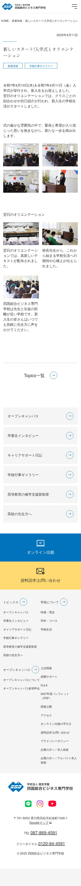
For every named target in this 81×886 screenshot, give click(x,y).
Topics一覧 (34, 375)
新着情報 (13, 66)
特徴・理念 (48, 612)
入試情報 (46, 668)
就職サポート (49, 676)
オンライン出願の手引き (56, 724)
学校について (50, 602)
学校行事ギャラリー (41, 66)
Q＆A (44, 685)
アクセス (46, 715)
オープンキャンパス (16, 612)
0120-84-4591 (51, 843)
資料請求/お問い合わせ (55, 732)
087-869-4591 (43, 832)
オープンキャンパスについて (21, 680)
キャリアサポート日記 (17, 629)
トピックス (10, 602)
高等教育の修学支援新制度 (20, 646)
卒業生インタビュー (16, 621)
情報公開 (46, 706)
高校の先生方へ (13, 655)
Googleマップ (38, 822)
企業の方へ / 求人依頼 (54, 749)
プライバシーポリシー (55, 741)
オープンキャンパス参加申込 (21, 688)
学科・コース (49, 621)
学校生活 (46, 629)
